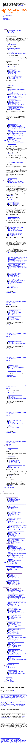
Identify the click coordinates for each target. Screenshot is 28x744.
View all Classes (11, 62)
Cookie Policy (20, 5)
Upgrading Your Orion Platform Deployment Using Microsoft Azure (17, 92)
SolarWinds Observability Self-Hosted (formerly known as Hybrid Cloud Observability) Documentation (14, 696)
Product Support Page (12, 252)
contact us (9, 717)
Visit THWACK (11, 456)
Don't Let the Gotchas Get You (14, 96)
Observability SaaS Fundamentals (15, 126)
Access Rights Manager (13, 318)
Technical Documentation (6, 704)
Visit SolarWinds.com (7, 15)
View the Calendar (12, 72)
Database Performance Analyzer (15, 125)
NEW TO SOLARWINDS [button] (11, 563)
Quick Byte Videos (12, 50)
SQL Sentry (10, 342)
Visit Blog (10, 475)
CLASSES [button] (8, 505)
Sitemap (24, 742)
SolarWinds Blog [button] (9, 677)
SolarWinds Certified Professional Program (17, 53)
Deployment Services (12, 179)
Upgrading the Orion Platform (14, 100)
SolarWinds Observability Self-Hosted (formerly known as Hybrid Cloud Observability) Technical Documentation (16, 591)
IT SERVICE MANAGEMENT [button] (12, 646)
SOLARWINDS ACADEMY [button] (12, 497)
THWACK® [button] (8, 666)
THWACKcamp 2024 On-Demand (15, 462)
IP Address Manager (12, 75)
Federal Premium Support (13, 217)
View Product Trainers (13, 49)
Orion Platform (11, 70)
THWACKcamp (11, 702)
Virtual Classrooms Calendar (14, 48)
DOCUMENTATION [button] (10, 664)
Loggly (9, 421)
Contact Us (5, 18)
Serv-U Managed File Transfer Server (16, 367)
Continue (5, 6)
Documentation (6, 16)
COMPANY (3, 736)
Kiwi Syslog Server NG (13, 287)
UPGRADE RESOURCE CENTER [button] (13, 566)
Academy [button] (5, 29)
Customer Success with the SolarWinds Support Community (16, 108)
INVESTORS (9, 736)
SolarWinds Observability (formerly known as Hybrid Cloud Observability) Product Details (17, 261)
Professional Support (12, 199)
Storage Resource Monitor (13, 311)
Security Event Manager (13, 365)
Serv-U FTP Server (12, 368)
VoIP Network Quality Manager (14, 282)
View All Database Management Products (17, 343)
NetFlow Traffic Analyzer (13, 73)
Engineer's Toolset (12, 277)
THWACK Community (5, 705)
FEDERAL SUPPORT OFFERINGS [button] (13, 581)
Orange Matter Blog (14, 705)
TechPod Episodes (23, 705)
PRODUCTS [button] (6, 226)
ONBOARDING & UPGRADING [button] (10, 140)
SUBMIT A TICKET (7, 489)
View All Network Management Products (16, 280)
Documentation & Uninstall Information (14, 742)
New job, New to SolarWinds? (14, 109)
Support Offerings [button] (7, 180)
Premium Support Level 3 (13, 204)
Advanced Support (12, 200)
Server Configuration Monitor (14, 316)
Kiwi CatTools (11, 286)
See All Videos (11, 85)
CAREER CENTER (16, 736)
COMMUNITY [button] (6, 445)
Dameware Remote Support (14, 393)
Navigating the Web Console (14, 102)
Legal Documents (4, 741)
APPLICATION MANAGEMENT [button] (13, 654)
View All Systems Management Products (16, 314)
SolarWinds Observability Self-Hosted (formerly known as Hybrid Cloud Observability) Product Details (16, 595)
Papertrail (10, 425)
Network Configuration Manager (15, 76)
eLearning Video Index (13, 52)
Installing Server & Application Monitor (16, 104)
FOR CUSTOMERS (5, 739)
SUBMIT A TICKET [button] (7, 682)
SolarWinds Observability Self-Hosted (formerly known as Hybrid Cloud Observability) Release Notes (13, 697)
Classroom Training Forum (13, 467)
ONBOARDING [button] (9, 568)
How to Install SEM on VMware (15, 106)
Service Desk (11, 139)
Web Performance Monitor (13, 319)
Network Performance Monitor (14, 71)
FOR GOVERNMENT (14, 739)
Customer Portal (6, 19)
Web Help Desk (11, 397)
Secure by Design (17, 701)
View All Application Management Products (17, 423)
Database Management (13, 124)
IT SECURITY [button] (9, 638)
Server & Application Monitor (14, 77)
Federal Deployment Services (14, 218)
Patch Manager (11, 369)
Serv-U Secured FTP (12, 313)
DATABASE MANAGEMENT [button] (12, 633)
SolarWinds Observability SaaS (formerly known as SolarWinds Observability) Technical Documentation (16, 264)
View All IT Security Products (14, 371)
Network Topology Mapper (14, 279)
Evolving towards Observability (7, 701)
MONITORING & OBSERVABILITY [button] (14, 588)
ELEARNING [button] (9, 520)
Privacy (9, 741)
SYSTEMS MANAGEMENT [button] (12, 621)
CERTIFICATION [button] (10, 543)
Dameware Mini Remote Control (15, 395)
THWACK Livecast (12, 461)
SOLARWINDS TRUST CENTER (18, 740)
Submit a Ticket (21, 704)
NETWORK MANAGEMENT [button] (12, 604)
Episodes (10, 485)
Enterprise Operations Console (14, 285)
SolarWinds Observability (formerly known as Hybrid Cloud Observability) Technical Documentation (17, 258)
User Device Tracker (12, 281)
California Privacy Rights (16, 741)
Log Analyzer (11, 283)
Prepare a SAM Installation (13, 103)
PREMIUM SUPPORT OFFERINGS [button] (14, 573)
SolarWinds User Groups (13, 460)
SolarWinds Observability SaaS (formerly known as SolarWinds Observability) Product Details (17, 267)
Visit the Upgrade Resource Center (15, 162)
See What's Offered (12, 44)
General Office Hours (12, 68)
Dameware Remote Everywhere (15, 392)
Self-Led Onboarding (12, 178)
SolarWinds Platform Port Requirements (9, 692)
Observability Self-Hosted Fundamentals (16, 127)
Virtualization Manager (13, 78)
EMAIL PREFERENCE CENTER (12, 738)
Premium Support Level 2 (13, 203)
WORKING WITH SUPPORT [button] (12, 584)
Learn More (10, 119)
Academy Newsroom (12, 463)
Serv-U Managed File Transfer (14, 312)
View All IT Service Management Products (17, 398)
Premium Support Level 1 (13, 202)
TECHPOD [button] (8, 679)
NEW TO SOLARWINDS (8, 487)
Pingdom (10, 426)
